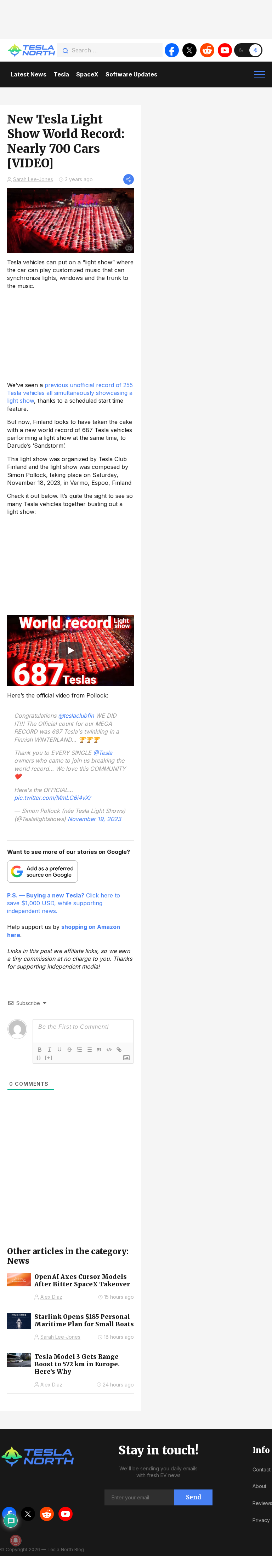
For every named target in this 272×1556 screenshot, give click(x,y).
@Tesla (102, 752)
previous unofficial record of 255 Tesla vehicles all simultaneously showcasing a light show (70, 392)
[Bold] (40, 1049)
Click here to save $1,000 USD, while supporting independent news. (63, 903)
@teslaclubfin (76, 715)
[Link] (119, 1049)
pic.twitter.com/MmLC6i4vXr (52, 797)
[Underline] (59, 1049)
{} (38, 1057)
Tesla (61, 74)
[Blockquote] (99, 1049)
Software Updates (131, 74)
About (259, 1486)
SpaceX (87, 74)
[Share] (128, 179)
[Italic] (50, 1049)
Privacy (261, 1520)
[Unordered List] (89, 1049)
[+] (49, 1057)
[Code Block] (109, 1049)
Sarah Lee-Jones (33, 179)
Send (193, 1497)
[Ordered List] (79, 1049)
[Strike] (69, 1049)
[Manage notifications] (15, 1540)
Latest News (28, 74)
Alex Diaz (51, 1297)
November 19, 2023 (94, 818)
